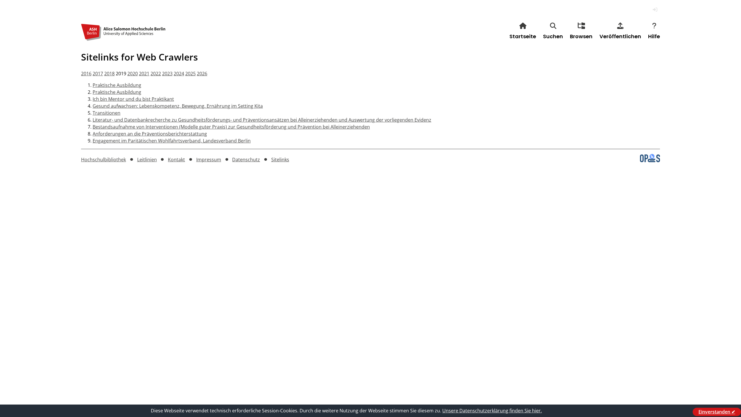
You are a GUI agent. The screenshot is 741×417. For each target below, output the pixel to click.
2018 (109, 73)
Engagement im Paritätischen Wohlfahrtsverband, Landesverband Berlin (172, 141)
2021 (144, 73)
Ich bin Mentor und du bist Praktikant (133, 99)
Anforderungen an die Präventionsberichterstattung (150, 134)
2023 (167, 73)
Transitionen (106, 113)
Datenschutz (246, 159)
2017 (98, 73)
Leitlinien (147, 159)
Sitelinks (280, 159)
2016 (86, 73)
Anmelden (655, 10)
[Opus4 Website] (650, 160)
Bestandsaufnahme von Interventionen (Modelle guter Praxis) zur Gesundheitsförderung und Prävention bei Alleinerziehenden (231, 127)
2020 (132, 73)
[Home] (124, 37)
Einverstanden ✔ (716, 412)
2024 (179, 73)
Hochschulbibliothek (103, 159)
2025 (190, 73)
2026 (202, 73)
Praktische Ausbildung (117, 85)
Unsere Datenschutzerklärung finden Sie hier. (492, 410)
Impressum (208, 159)
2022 (156, 73)
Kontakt (176, 159)
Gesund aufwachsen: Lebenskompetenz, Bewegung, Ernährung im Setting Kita (178, 106)
